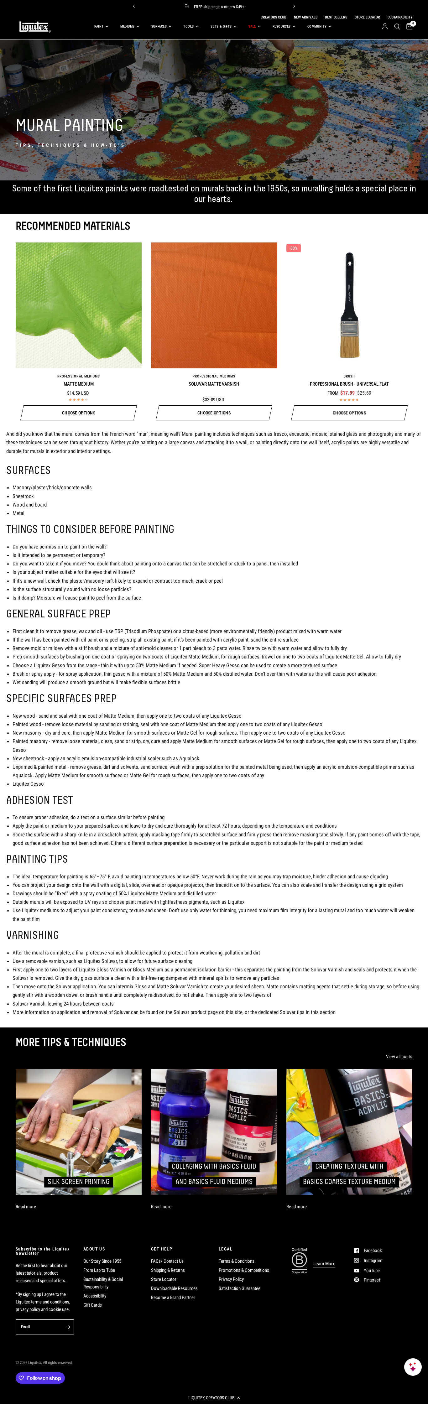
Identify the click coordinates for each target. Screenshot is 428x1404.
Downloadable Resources (174, 1288)
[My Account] (385, 27)
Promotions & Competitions (244, 1270)
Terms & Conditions (236, 1261)
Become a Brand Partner (173, 1297)
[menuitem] (100, 27)
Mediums (127, 26)
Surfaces (159, 26)
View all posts (399, 1056)
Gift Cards (92, 1305)
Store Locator (163, 1279)
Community (317, 26)
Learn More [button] (324, 1263)
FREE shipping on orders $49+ (219, 6)
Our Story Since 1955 (102, 1261)
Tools (188, 26)
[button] (214, 1397)
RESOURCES (282, 26)
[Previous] (133, 6)
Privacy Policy (231, 1279)
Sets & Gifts (221, 26)
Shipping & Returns (168, 1270)
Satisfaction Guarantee (239, 1288)
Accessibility (94, 1296)
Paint (99, 26)
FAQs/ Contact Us (167, 1261)
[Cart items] (407, 27)
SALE (252, 26)
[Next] (294, 6)
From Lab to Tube (99, 1270)
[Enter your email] (67, 1326)
